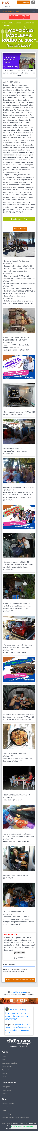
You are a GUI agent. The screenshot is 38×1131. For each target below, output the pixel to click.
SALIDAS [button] (27, 11)
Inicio (4, 23)
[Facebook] (19, 1046)
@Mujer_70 (28, 303)
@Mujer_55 (14, 347)
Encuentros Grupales (8, 1103)
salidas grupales (19, 992)
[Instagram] (26, 1046)
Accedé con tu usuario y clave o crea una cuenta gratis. (19, 17)
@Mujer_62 (27, 266)
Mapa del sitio (6, 1070)
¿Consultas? (20, 958)
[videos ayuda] (33, 2)
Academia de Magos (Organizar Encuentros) (15, 1117)
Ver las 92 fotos (20, 228)
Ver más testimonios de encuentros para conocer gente (17, 1030)
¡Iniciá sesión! (19, 953)
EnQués (4, 1110)
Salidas (11, 23)
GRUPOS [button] (19, 11)
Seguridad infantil (7, 1066)
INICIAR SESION (23, 2)
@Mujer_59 (8, 298)
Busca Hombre (6, 1090)
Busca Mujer (5, 1093)
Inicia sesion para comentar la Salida (20, 980)
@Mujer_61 (8, 500)
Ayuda (3, 1059)
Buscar (4, 1056)
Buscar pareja (6, 1087)
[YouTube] (22, 1046)
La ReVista (5, 1107)
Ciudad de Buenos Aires (25, 23)
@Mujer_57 (8, 263)
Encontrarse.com (20, 1123)
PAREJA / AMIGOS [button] (7, 11)
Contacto (4, 1073)
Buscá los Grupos (7, 1114)
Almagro (7, 25)
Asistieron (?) (19, 219)
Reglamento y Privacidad (9, 1063)
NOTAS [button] (34, 11)
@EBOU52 (19, 1025)
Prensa (4, 1077)
